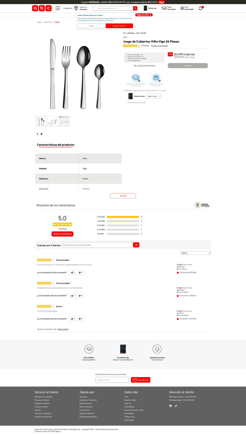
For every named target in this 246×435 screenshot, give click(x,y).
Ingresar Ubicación (119, 26)
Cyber (126, 397)
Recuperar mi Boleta (42, 400)
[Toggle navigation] (58, 8)
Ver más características (144, 65)
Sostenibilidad (129, 407)
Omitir (91, 26)
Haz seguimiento (89, 359)
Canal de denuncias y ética (133, 410)
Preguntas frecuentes (42, 403)
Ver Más (123, 196)
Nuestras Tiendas (130, 400)
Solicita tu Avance (85, 403)
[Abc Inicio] (41, 8)
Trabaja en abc (129, 417)
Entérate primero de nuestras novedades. (111, 374)
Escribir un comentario (159, 46)
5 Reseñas (145, 46)
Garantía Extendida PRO (88, 417)
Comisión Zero (84, 410)
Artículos (38, 410)
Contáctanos (157, 359)
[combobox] (153, 96)
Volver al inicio (62, 329)
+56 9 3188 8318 (190, 397)
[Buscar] (135, 8)
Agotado (187, 65)
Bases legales (129, 420)
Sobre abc (127, 403)
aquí (161, 2)
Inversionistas (129, 413)
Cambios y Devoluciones (43, 417)
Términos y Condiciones (43, 413)
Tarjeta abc (83, 397)
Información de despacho (43, 397)
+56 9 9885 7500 (189, 400)
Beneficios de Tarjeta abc (88, 400)
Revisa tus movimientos (123, 359)
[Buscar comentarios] (136, 244)
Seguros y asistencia (86, 413)
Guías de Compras (41, 407)
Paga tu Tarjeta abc (86, 407)
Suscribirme (142, 380)
